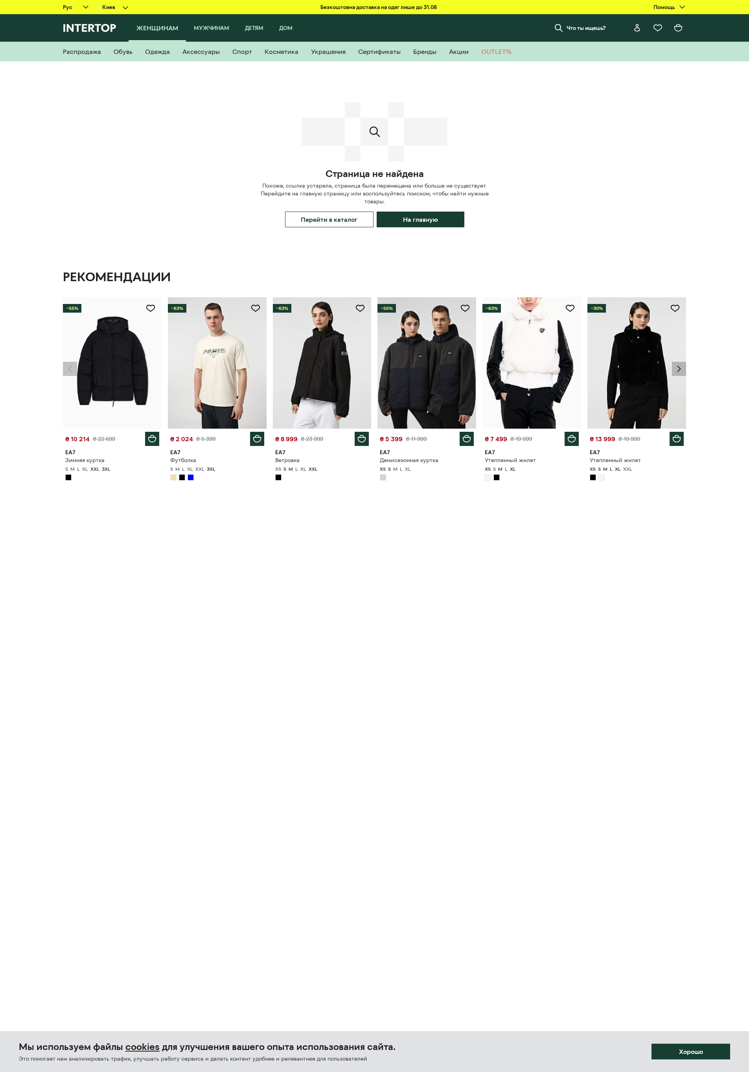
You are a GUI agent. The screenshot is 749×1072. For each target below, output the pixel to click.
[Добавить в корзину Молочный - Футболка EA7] (257, 439)
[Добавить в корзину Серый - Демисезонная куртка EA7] (467, 439)
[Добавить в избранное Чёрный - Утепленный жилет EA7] (675, 308)
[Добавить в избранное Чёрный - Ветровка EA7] (360, 308)
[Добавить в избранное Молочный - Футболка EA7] (255, 308)
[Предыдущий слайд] (70, 369)
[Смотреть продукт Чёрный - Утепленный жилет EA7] (636, 363)
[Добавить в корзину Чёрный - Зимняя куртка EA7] (152, 439)
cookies (142, 1047)
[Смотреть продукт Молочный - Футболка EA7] (217, 363)
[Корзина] (678, 28)
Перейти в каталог (329, 219)
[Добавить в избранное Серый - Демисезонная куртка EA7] (465, 308)
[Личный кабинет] (637, 28)
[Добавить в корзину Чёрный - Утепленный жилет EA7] (677, 439)
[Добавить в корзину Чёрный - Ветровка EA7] (362, 439)
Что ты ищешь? (586, 28)
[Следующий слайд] (679, 369)
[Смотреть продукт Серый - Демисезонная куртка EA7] (426, 363)
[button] (70, 369)
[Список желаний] (658, 28)
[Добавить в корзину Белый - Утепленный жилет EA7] (572, 439)
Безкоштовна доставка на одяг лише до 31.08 (378, 7)
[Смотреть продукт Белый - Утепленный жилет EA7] (531, 363)
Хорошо (691, 1051)
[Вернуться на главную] (89, 28)
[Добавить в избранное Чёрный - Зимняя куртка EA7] (150, 308)
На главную (420, 219)
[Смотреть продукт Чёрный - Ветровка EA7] (322, 363)
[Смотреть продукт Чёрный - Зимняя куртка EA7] (112, 363)
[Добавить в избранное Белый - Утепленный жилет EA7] (570, 308)
